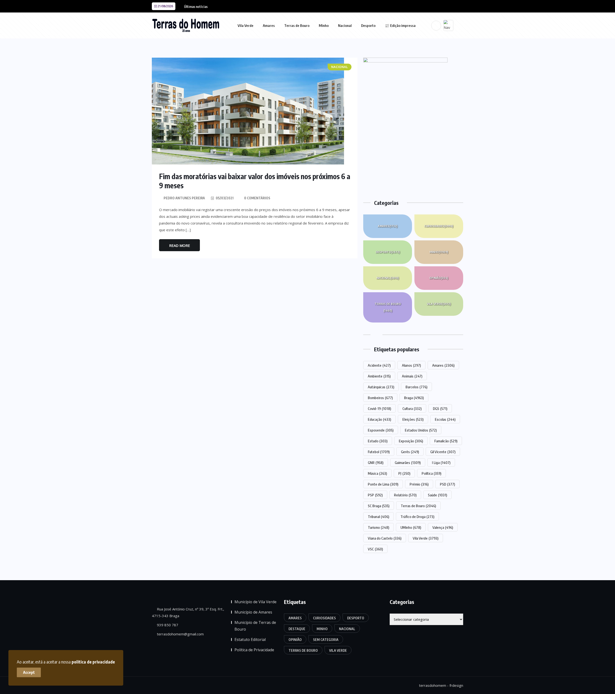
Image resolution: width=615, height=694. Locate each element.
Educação (379, 419)
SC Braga (378, 506)
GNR (375, 462)
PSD (447, 484)
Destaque (297, 629)
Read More (179, 245)
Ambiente (379, 376)
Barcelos (416, 387)
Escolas (445, 419)
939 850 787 (167, 624)
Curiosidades (438, 226)
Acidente (379, 365)
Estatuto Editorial (250, 639)
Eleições (413, 419)
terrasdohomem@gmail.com (180, 634)
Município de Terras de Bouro (255, 626)
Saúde (437, 495)
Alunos (411, 365)
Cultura (412, 408)
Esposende (381, 430)
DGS (440, 408)
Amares (269, 25)
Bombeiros (380, 398)
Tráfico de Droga (417, 516)
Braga (414, 398)
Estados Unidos (421, 430)
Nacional (345, 25)
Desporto (368, 25)
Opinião (438, 278)
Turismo (378, 527)
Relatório (405, 495)
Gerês (410, 452)
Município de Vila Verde (255, 601)
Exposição (411, 441)
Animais (412, 376)
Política (431, 473)
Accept (29, 672)
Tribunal (378, 516)
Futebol (379, 452)
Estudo (377, 441)
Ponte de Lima (383, 484)
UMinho (410, 527)
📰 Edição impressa (400, 25)
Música (377, 473)
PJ (404, 473)
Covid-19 (379, 408)
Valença (442, 527)
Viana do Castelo (384, 538)
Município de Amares (253, 612)
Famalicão (445, 441)
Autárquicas (381, 387)
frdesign (456, 685)
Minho (324, 25)
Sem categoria (325, 640)
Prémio (419, 484)
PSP (375, 495)
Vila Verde (245, 25)
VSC (375, 549)
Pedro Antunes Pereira (184, 198)
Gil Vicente (442, 452)
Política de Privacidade (254, 649)
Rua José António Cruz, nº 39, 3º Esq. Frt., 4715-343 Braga (188, 612)
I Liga (441, 462)
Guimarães (408, 462)
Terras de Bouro (296, 25)
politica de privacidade (93, 661)
